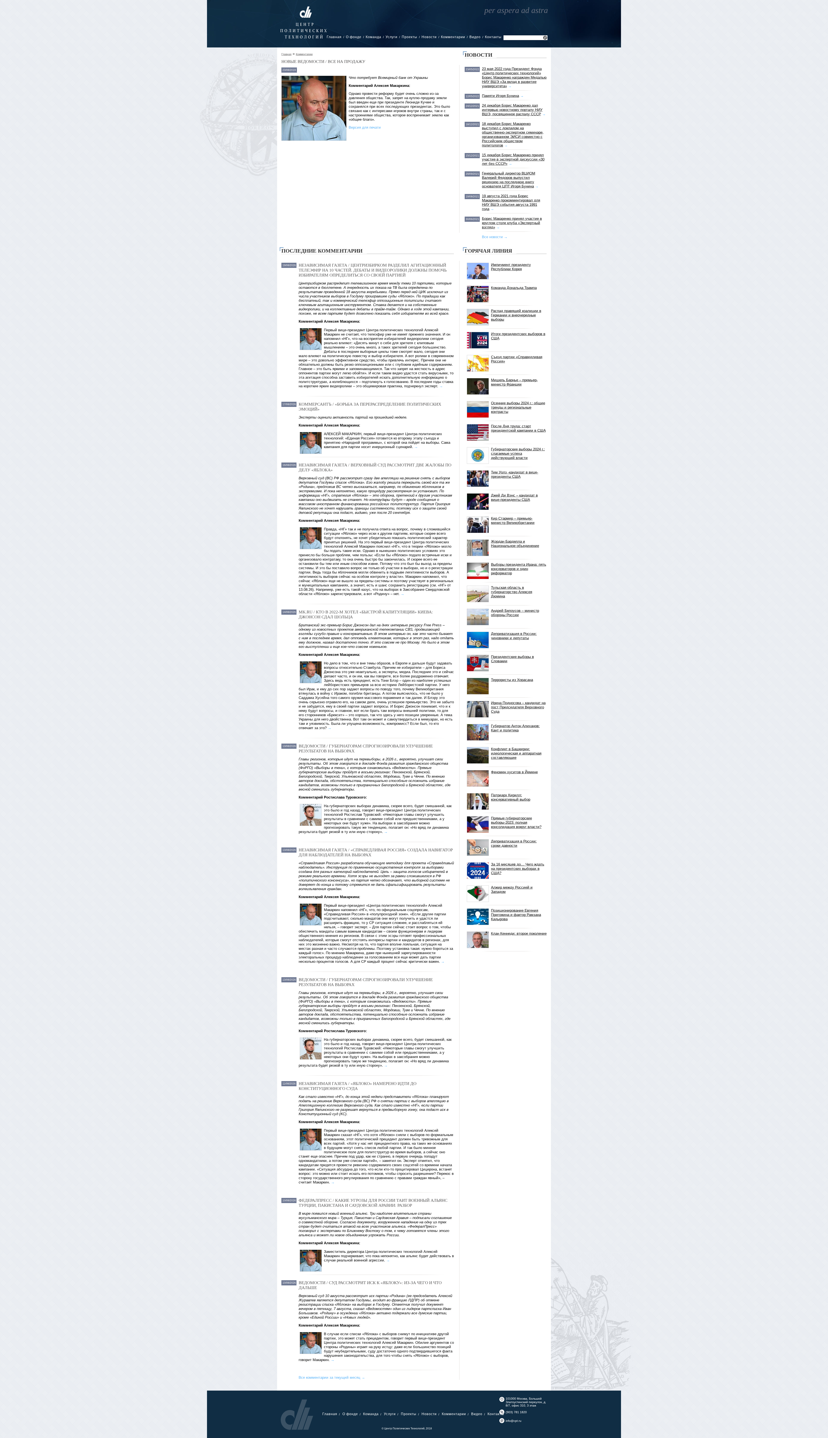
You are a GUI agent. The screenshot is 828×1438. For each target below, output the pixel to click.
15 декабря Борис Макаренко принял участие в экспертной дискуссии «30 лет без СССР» (513, 159)
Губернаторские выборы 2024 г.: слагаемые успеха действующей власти (518, 453)
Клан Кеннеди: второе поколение (519, 934)
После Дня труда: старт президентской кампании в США (518, 428)
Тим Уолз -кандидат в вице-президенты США (514, 474)
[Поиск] (545, 38)
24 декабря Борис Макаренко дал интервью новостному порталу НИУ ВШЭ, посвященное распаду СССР (512, 109)
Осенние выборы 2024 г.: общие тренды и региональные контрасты (518, 407)
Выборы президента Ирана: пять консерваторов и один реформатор (518, 569)
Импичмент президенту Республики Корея (511, 267)
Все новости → (495, 237)
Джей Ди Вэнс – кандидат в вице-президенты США (514, 497)
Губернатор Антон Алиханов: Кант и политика (515, 728)
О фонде (353, 37)
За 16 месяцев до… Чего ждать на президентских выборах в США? (517, 868)
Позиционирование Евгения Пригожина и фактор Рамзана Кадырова (516, 914)
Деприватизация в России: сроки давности (514, 843)
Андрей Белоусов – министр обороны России (515, 613)
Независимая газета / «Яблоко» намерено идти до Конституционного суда (357, 1086)
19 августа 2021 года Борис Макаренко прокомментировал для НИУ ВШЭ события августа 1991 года (511, 202)
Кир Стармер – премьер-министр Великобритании (513, 520)
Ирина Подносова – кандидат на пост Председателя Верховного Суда (518, 707)
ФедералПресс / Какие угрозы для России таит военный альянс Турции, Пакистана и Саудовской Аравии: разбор (373, 1203)
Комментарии (453, 37)
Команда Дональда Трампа (514, 288)
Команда (373, 37)
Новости (429, 37)
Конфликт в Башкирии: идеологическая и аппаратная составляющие (516, 753)
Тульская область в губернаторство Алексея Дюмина (511, 592)
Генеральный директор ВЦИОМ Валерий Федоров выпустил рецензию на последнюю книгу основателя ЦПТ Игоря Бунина (508, 179)
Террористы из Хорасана (512, 680)
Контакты (493, 37)
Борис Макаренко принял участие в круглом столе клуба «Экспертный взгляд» (512, 223)
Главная (334, 37)
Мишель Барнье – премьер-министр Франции (514, 382)
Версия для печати (365, 127)
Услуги (391, 37)
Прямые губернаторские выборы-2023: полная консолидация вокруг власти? (516, 822)
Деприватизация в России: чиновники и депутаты (514, 636)
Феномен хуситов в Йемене (514, 772)
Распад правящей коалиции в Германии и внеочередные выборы (516, 315)
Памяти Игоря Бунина (500, 96)
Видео (475, 37)
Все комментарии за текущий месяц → (332, 1377)
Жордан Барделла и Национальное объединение (515, 543)
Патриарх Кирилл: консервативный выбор (510, 797)
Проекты (409, 37)
